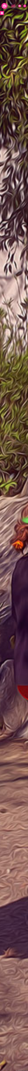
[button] (2, 13)
